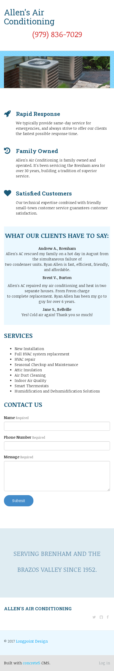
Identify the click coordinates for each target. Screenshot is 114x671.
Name (16, 417)
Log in (104, 662)
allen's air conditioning (38, 608)
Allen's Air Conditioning (29, 17)
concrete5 (31, 662)
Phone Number (24, 437)
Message (18, 456)
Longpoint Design (32, 641)
